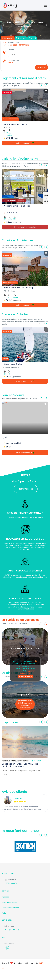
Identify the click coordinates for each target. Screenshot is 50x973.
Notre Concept (25, 489)
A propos (5, 897)
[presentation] (41, 85)
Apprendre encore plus (28, 672)
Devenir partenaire (9, 902)
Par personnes (13, 60)
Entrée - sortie (13, 42)
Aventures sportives (25, 648)
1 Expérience (25, 708)
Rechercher (42, 67)
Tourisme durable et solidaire (15, 761)
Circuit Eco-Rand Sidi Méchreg (18, 287)
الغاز (5, 437)
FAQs (4, 913)
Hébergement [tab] (8, 38)
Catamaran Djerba (13, 364)
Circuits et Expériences (17, 240)
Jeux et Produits (13, 395)
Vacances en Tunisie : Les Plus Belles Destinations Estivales (20, 765)
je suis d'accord (25, 676)
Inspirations (10, 722)
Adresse (11, 50)
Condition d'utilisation (10, 907)
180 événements (25, 700)
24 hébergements (25, 703)
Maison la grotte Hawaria (15, 124)
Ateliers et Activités (15, 314)
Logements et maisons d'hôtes (24, 78)
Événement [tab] (22, 38)
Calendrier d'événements (20, 158)
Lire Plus (5, 774)
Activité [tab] (33, 38)
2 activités (25, 705)
